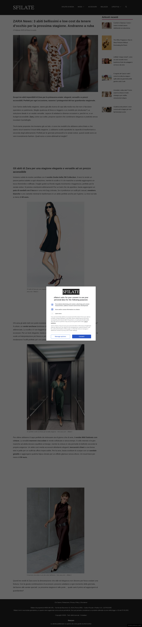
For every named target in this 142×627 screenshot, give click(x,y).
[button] (71, 313)
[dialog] (71, 313)
